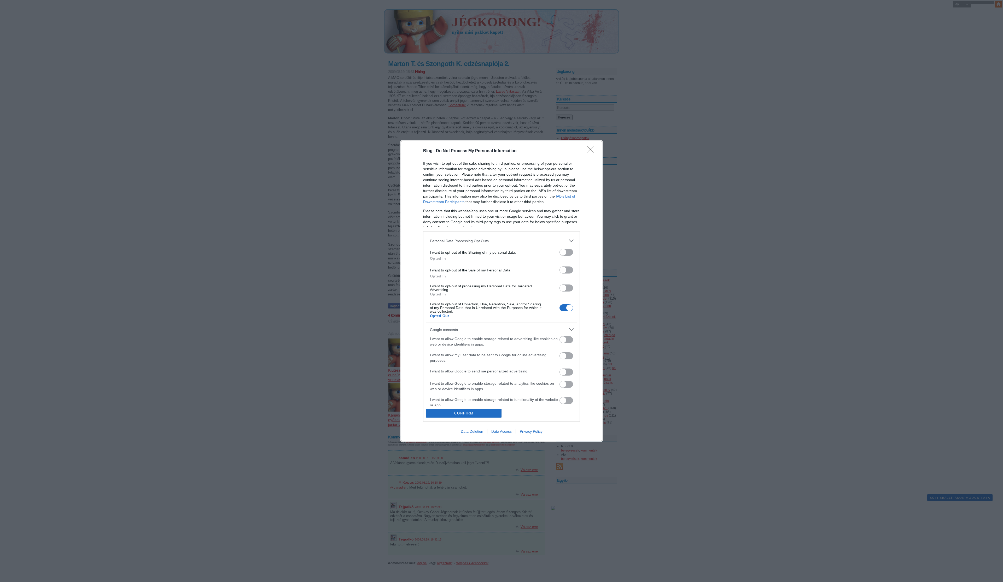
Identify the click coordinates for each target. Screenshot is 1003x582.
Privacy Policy (531, 431)
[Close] (592, 151)
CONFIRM (464, 413)
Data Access (501, 431)
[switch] (566, 252)
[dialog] (501, 291)
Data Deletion (472, 431)
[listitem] (501, 241)
